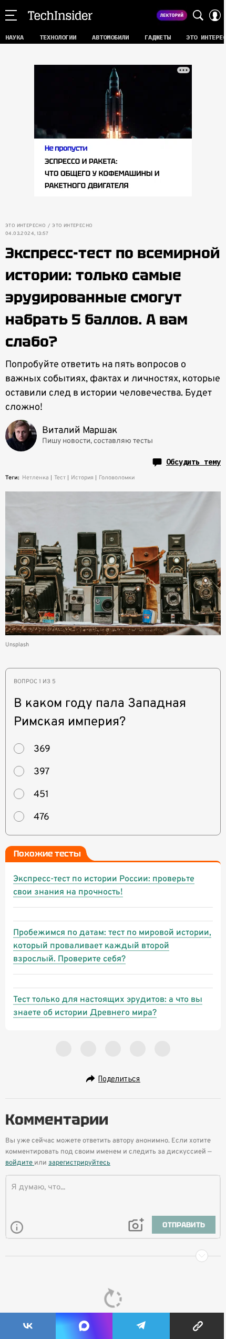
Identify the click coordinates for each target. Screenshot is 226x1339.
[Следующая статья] (113, 1255)
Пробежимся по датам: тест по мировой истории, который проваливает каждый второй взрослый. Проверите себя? (112, 946)
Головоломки (117, 477)
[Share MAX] (84, 1326)
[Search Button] (198, 15)
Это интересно (25, 226)
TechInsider (60, 15)
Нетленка (35, 477)
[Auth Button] (215, 15)
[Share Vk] (28, 1326)
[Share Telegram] (141, 1326)
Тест (60, 477)
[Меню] (11, 15)
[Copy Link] (198, 1326)
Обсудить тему (193, 462)
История (82, 477)
